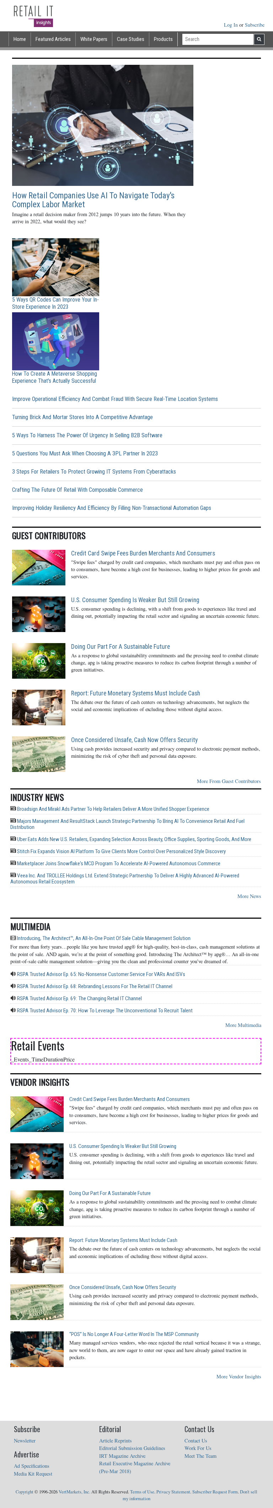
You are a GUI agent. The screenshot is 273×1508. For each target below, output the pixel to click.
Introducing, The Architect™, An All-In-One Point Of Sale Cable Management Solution (103, 938)
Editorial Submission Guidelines (132, 1448)
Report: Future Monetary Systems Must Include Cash (135, 693)
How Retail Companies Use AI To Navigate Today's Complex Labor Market (93, 200)
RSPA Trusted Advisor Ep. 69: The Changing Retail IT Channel (79, 998)
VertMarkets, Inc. (74, 1492)
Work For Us (198, 1448)
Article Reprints (115, 1440)
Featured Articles (53, 39)
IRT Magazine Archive (122, 1455)
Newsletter (25, 1440)
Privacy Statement (173, 1492)
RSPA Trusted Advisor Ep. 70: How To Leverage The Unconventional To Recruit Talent (104, 1010)
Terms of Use (142, 1492)
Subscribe (254, 24)
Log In (231, 24)
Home (20, 39)
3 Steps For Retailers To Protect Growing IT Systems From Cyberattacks (94, 471)
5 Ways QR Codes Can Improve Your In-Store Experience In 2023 (55, 303)
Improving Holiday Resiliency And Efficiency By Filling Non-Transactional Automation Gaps (111, 508)
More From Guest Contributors (229, 781)
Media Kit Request (33, 1473)
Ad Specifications (31, 1465)
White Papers (93, 39)
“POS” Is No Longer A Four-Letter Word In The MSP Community (134, 1334)
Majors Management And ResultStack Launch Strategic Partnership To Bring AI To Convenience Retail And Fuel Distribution (127, 824)
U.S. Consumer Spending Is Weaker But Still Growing (135, 600)
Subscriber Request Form (215, 1492)
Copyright (24, 1492)
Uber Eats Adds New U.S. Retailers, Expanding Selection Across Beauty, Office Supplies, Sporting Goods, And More (133, 839)
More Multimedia (243, 1025)
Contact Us (195, 1440)
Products (163, 39)
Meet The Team (200, 1455)
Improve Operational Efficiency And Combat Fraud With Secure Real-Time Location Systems (115, 399)
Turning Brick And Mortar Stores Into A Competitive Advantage (82, 417)
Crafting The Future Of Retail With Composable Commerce (77, 489)
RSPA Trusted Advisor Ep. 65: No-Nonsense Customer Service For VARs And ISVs (100, 974)
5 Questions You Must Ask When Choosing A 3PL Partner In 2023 (85, 453)
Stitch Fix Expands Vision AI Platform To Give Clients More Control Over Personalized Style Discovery (121, 851)
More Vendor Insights (238, 1376)
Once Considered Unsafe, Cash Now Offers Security (134, 739)
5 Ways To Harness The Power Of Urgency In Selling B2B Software (87, 435)
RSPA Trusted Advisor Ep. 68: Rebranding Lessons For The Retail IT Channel (94, 986)
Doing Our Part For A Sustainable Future (120, 646)
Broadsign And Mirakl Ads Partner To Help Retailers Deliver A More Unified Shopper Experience (112, 809)
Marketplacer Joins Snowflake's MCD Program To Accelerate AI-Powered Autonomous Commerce (118, 863)
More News (249, 896)
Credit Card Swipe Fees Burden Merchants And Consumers (143, 553)
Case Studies (130, 39)
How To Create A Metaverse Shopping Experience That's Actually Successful (54, 377)
